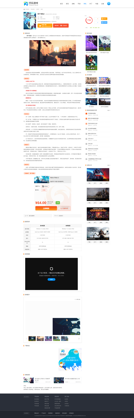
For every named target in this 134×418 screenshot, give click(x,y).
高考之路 (90, 143)
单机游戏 (33, 9)
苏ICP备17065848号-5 (61, 415)
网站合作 (36, 413)
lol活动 (66, 399)
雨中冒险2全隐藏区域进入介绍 (72, 378)
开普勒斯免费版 (92, 113)
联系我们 (50, 413)
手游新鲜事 (57, 408)
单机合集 (47, 405)
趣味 (96, 27)
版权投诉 (57, 413)
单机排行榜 (47, 408)
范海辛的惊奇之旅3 (92, 123)
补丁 (90, 3)
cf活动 (66, 401)
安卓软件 (36, 401)
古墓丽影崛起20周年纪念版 (94, 158)
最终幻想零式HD (92, 133)
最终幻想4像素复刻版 (93, 118)
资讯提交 (71, 413)
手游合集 (36, 405)
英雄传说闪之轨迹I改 (93, 148)
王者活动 (67, 405)
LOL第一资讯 (58, 401)
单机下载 (47, 399)
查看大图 (78, 299)
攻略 (73, 3)
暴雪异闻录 (57, 403)
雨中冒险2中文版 (104, 52)
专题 (96, 3)
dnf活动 (66, 403)
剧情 (42, 9)
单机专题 (47, 403)
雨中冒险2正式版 (91, 71)
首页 (61, 3)
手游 (79, 3)
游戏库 (37, 9)
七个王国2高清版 (91, 96)
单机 (85, 3)
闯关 (99, 27)
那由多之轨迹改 (92, 153)
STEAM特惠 (57, 399)
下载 (89, 183)
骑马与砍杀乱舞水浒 (91, 85)
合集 (102, 3)
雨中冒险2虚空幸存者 (91, 52)
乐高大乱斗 (91, 138)
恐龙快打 (61, 215)
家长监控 (64, 413)
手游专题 (36, 403)
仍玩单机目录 (58, 405)
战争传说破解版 (104, 106)
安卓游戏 (36, 399)
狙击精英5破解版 (92, 128)
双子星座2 (91, 106)
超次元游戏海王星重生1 (104, 85)
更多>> (108, 110)
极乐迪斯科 (32, 215)
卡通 (93, 27)
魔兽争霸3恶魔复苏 (104, 96)
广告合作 (43, 413)
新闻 (107, 183)
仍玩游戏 (27, 9)
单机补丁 (47, 401)
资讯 (67, 3)
